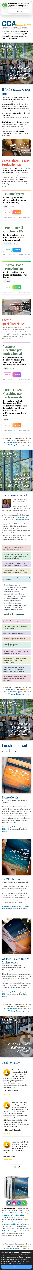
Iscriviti (17, 212)
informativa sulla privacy (20, 1263)
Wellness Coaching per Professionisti (15, 960)
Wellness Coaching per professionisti (14, 1231)
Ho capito (16, 1267)
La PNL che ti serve (13, 879)
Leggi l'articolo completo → (15, 614)
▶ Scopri (7, 212)
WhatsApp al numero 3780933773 (19, 445)
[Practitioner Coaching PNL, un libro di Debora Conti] (16, 1188)
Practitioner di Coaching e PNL (12, 1222)
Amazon (4, 831)
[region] (16, 1189)
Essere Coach (10, 797)
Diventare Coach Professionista (13, 1215)
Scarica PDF (19, 11)
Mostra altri (16, 1167)
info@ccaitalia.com (10, 443)
